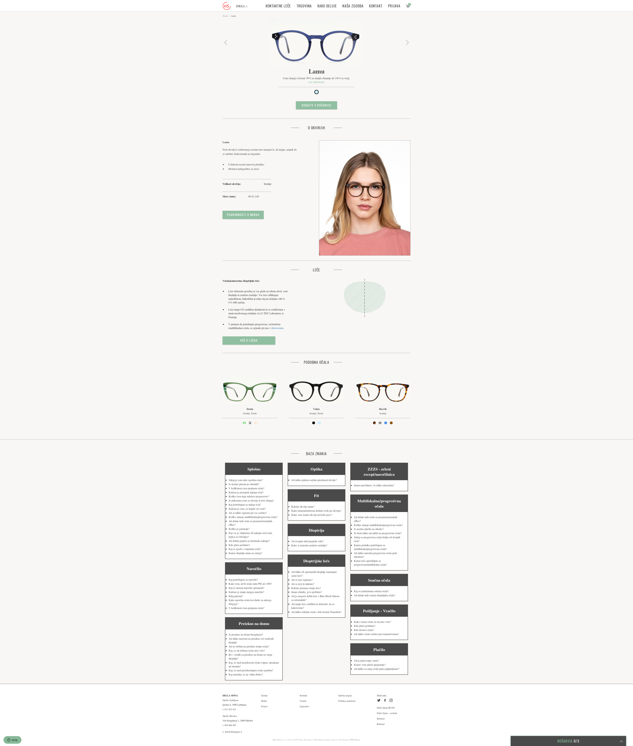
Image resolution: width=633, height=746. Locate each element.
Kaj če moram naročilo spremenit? (246, 588)
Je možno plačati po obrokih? (244, 484)
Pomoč (264, 706)
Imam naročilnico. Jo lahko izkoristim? (374, 485)
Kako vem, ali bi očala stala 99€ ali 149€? (250, 583)
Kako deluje (327, 5)
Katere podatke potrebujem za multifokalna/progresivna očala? (370, 547)
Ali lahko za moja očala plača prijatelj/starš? (376, 668)
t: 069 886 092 (229, 725)
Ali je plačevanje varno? (366, 660)
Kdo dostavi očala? (364, 630)
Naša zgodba (352, 5)
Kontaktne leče (278, 5)
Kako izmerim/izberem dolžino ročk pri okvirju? (316, 510)
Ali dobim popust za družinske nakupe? (249, 541)
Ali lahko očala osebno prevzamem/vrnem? (376, 634)
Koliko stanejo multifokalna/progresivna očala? (253, 517)
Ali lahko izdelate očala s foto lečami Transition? (316, 612)
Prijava (394, 5)
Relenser (381, 718)
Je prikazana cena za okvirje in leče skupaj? (251, 500)
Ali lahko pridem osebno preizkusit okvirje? (314, 480)
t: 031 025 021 (229, 709)
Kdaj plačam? (236, 596)
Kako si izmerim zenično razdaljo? (309, 545)
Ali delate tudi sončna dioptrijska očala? (374, 595)
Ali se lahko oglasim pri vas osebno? (248, 512)
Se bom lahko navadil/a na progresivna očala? (378, 533)
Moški (264, 700)
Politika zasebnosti (347, 700)
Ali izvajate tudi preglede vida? (307, 541)
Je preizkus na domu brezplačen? (246, 634)
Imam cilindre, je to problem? (306, 592)
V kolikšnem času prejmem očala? (246, 488)
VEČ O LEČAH (249, 340)
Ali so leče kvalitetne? (302, 584)
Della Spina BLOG (386, 707)
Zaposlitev (304, 706)
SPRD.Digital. (355, 739)
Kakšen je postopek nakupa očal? (246, 492)
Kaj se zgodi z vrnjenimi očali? (245, 549)
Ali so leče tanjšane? (302, 579)
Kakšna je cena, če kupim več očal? (247, 508)
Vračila (303, 700)
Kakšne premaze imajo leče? (306, 588)
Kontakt (375, 5)
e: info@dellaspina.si (232, 731)
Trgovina (304, 5)
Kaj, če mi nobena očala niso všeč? (247, 650)
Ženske (225, 16)
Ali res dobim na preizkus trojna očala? (249, 646)
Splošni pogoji (345, 695)
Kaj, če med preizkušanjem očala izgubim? (251, 670)
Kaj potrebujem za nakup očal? (245, 504)
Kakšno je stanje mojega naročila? (246, 592)
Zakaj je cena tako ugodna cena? (246, 480)
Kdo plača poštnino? (239, 545)
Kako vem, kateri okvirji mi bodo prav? (311, 514)
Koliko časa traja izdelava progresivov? (249, 496)
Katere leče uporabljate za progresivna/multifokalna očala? (370, 562)
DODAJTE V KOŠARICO (316, 105)
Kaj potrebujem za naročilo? (243, 579)
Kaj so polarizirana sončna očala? (371, 591)
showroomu (277, 328)
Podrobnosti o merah (243, 215)
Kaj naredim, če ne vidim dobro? (246, 674)
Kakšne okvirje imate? (303, 506)
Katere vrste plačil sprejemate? (370, 664)
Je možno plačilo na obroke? (369, 529)
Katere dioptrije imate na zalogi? (245, 553)
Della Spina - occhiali (387, 713)
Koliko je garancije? (239, 528)
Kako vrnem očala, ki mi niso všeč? (372, 621)
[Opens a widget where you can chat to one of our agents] (12, 740)
